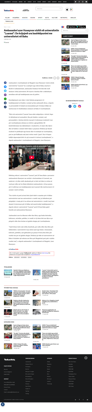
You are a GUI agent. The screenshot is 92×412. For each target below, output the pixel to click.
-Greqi (31, 21)
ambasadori (16, 257)
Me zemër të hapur (30, 374)
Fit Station (28, 366)
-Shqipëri (40, 24)
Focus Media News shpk (9, 382)
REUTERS (71, 371)
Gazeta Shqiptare (8, 371)
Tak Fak (27, 391)
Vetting (27, 393)
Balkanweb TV (8, 1)
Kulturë (54, 17)
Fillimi (7, 17)
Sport (40, 17)
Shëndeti (44, 1)
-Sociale (8, 26)
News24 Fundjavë (29, 379)
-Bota (39, 21)
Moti (25, 1)
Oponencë (28, 381)
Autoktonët (28, 361)
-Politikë (14, 24)
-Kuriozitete (63, 21)
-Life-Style (62, 24)
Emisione (20, 1)
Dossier (39, 1)
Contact (6, 389)
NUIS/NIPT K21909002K (9, 384)
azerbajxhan (23, 257)
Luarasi (29, 257)
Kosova (24, 17)
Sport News (28, 386)
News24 (59, 1)
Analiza (73, 17)
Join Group (45, 253)
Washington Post (72, 374)
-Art (52, 21)
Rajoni (32, 17)
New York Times (72, 361)
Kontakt (65, 1)
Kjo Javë (27, 369)
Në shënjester (29, 376)
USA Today (71, 386)
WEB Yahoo (71, 381)
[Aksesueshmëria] (3, 404)
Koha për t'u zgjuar (30, 371)
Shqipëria (16, 17)
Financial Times (72, 379)
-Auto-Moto (8, 24)
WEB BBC (71, 366)
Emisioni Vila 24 (29, 364)
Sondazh (29, 1)
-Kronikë (14, 21)
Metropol (64, 17)
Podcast (27, 383)
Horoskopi (54, 1)
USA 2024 (47, 21)
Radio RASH (6, 374)
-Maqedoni (33, 24)
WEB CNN (71, 369)
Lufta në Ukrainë (47, 25)
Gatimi (49, 1)
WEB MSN (71, 383)
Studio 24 (28, 388)
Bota (47, 17)
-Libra (52, 24)
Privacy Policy (7, 387)
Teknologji (9, 21)
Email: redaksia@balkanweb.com (11, 392)
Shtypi (34, 1)
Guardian (71, 364)
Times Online (72, 376)
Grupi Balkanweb (35, 254)
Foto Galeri (14, 1)
